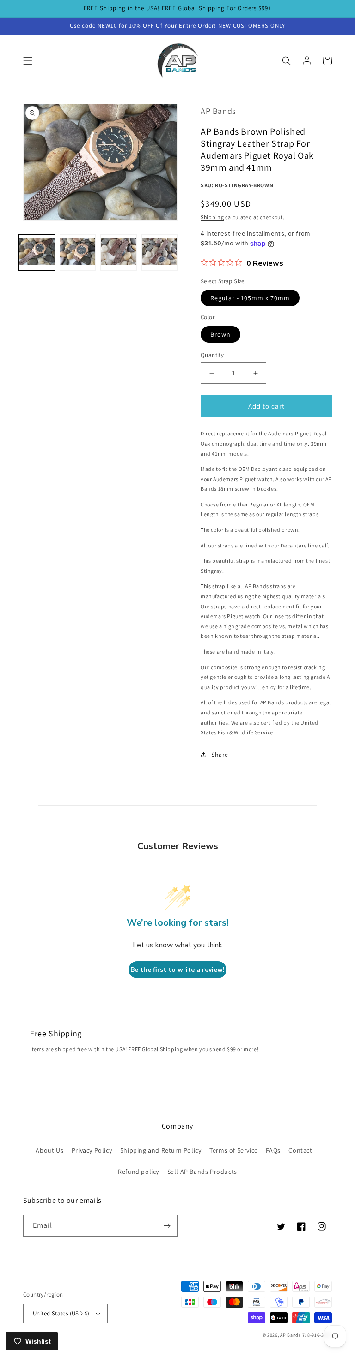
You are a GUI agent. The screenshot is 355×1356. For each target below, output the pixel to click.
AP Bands (290, 1335)
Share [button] (219, 754)
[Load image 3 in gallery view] (118, 252)
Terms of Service (233, 1150)
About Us (49, 1150)
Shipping (212, 217)
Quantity (212, 355)
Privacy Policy (92, 1150)
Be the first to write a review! (177, 969)
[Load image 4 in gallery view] (159, 252)
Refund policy (138, 1171)
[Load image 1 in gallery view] (36, 252)
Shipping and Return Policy (161, 1150)
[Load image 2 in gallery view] (78, 252)
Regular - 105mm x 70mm (250, 298)
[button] (28, 61)
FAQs (273, 1150)
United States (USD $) (61, 1313)
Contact (300, 1150)
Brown (220, 334)
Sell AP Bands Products (202, 1171)
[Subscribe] (167, 1226)
